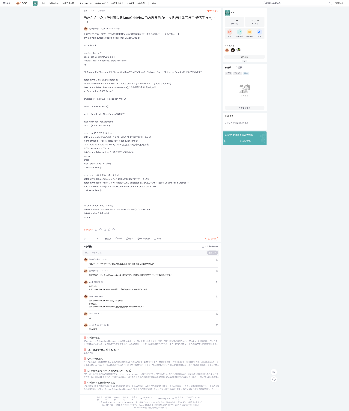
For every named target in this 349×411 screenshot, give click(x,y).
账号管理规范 (157, 405)
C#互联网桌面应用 (70, 3)
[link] (86, 10)
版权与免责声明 (168, 405)
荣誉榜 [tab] (239, 67)
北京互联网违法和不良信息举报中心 (189, 402)
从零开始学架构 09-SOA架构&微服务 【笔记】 (109, 370)
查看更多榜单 (244, 108)
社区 (86, 10)
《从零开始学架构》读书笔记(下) (103, 349)
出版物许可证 (187, 405)
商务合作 (117, 398)
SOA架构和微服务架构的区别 (101, 382)
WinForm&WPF (101, 3)
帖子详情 (101, 10)
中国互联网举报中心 (130, 405)
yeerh (91, 282)
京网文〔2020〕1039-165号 (149, 402)
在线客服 (180, 398)
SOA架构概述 (93, 337)
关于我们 (100, 398)
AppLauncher (86, 3)
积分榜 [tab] (228, 67)
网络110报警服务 (116, 405)
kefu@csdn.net (167, 398)
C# (92, 10)
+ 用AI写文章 (244, 141)
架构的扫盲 (88, 353)
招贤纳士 (108, 398)
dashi (91, 314)
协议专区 (134, 398)
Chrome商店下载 (145, 405)
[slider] (106, 229)
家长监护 (105, 405)
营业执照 (196, 405)
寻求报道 (126, 398)
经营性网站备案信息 (168, 402)
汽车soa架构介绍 (95, 358)
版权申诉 (178, 405)
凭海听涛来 (94, 259)
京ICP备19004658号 (130, 402)
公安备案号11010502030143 (110, 402)
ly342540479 (94, 325)
